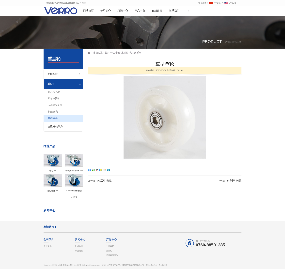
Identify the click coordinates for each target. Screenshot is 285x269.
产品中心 (140, 10)
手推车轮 (110, 246)
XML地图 (163, 265)
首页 (107, 52)
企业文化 (47, 246)
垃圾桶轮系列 (55, 126)
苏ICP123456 (151, 265)
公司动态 (79, 246)
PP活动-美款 (104, 180)
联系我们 (174, 10)
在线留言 (157, 10)
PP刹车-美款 (234, 180)
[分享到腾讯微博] (108, 170)
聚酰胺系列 (54, 111)
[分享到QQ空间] (100, 170)
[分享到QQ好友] (97, 170)
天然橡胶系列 (55, 105)
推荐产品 (49, 146)
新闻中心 (122, 10)
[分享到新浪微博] (104, 170)
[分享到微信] (93, 170)
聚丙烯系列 (54, 118)
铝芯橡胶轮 (54, 98)
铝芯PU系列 (54, 92)
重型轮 (124, 52)
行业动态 (79, 251)
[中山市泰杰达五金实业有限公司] (55, 11)
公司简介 (105, 10)
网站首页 (88, 10)
